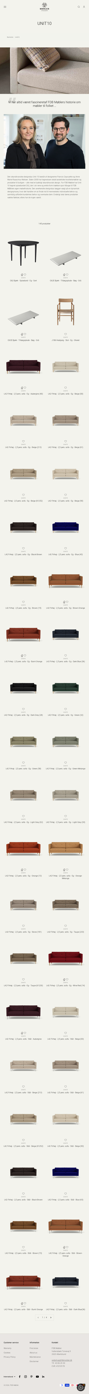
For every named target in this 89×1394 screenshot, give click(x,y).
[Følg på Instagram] (25, 1376)
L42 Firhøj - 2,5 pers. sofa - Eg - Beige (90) (65, 501)
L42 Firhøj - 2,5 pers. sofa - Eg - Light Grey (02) (23, 822)
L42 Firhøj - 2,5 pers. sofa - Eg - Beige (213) (23, 447)
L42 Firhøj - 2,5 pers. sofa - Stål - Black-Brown (23, 1200)
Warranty (7, 1348)
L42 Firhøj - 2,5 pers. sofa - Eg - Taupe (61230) (23, 985)
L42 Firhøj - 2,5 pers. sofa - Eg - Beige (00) (65, 394)
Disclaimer (34, 1361)
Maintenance (35, 1357)
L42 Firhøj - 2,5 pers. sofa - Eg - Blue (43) (66, 554)
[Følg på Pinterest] (31, 1376)
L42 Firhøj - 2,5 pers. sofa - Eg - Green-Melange (65, 769)
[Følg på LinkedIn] (43, 1376)
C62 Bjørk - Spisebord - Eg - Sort (23, 281)
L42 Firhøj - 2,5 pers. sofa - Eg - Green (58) (23, 769)
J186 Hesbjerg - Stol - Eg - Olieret (65, 340)
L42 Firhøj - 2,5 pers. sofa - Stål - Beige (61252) (23, 1146)
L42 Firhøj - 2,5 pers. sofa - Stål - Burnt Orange (23, 1309)
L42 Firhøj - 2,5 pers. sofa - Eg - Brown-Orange (65, 608)
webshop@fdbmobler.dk (62, 1360)
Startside (10, 37)
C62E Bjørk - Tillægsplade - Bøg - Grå (65, 281)
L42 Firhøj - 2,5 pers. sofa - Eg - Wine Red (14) (65, 985)
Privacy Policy (10, 1357)
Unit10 (17, 37)
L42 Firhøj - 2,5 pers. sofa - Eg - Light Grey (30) (65, 822)
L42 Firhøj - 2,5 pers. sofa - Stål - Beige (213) (23, 1092)
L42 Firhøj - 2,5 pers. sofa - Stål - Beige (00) (66, 1039)
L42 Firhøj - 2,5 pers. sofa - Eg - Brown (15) (23, 608)
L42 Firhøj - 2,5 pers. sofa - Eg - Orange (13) (23, 876)
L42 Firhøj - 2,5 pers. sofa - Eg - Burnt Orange (23, 661)
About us (33, 1353)
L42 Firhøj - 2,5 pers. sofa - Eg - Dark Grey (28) (23, 715)
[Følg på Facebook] (19, 1376)
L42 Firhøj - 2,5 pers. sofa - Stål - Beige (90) (66, 1146)
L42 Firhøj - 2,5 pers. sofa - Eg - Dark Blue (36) (65, 661)
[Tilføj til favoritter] (25, 275)
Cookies (7, 1353)
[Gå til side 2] (51, 1317)
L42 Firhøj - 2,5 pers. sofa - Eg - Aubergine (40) (23, 394)
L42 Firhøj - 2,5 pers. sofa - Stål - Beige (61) (66, 1092)
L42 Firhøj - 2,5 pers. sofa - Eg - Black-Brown (23, 554)
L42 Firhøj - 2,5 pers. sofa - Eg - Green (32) (65, 715)
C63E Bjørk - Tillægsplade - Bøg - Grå (23, 340)
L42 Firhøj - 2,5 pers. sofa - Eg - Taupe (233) (65, 932)
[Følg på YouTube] (37, 1376)
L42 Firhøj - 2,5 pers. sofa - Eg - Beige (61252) (23, 501)
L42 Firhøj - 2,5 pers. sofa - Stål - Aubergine (23, 1039)
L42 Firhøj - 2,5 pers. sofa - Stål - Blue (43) (65, 1200)
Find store (34, 1348)
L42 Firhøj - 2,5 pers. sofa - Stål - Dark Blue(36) (65, 1309)
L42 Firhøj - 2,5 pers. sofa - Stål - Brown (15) (23, 1253)
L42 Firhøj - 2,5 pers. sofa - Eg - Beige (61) (65, 447)
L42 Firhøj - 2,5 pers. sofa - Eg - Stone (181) (23, 932)
